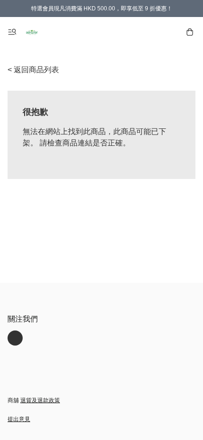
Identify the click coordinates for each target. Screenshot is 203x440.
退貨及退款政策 (40, 400)
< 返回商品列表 (33, 70)
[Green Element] (32, 32)
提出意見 (19, 419)
